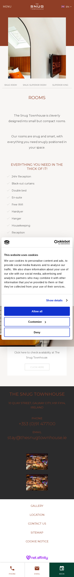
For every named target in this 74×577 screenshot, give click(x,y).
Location (37, 514)
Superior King (60, 85)
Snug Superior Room (34, 85)
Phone (12, 574)
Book (61, 574)
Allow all (37, 311)
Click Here (37, 367)
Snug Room (10, 85)
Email (37, 574)
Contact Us (37, 523)
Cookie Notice (37, 541)
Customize (35, 321)
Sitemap (37, 532)
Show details (54, 300)
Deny (37, 332)
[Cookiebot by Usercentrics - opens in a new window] (54, 242)
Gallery (37, 506)
